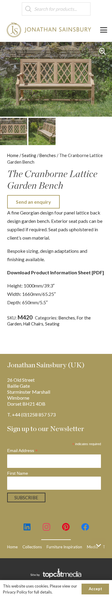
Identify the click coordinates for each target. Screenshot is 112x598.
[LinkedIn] (27, 527)
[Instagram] (46, 527)
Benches (47, 155)
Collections (32, 546)
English (14, 329)
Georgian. (31, 329)
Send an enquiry (33, 202)
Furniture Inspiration (64, 546)
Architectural (85, 323)
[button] (103, 30)
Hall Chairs (33, 323)
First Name (17, 473)
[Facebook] (85, 527)
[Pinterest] (66, 527)
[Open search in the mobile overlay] (56, 9)
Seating (29, 155)
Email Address (22, 451)
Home (13, 155)
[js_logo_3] (49, 29)
